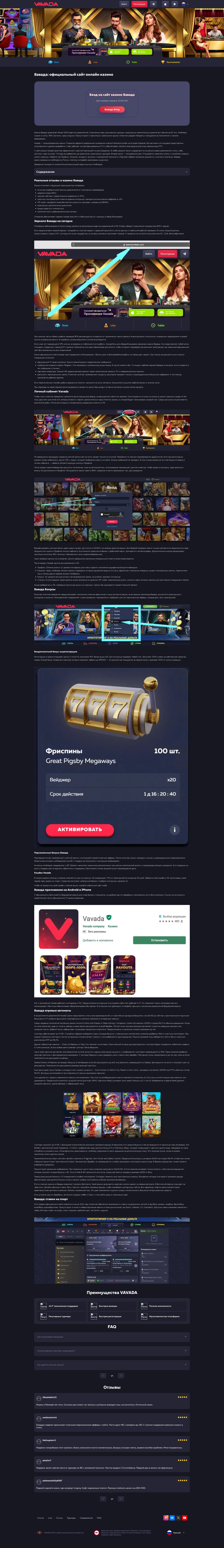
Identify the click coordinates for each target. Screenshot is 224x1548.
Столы (59, 1518)
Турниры (71, 1518)
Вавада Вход (112, 109)
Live (50, 1518)
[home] (46, 4)
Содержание (86, 1518)
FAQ (99, 1518)
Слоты (40, 1518)
